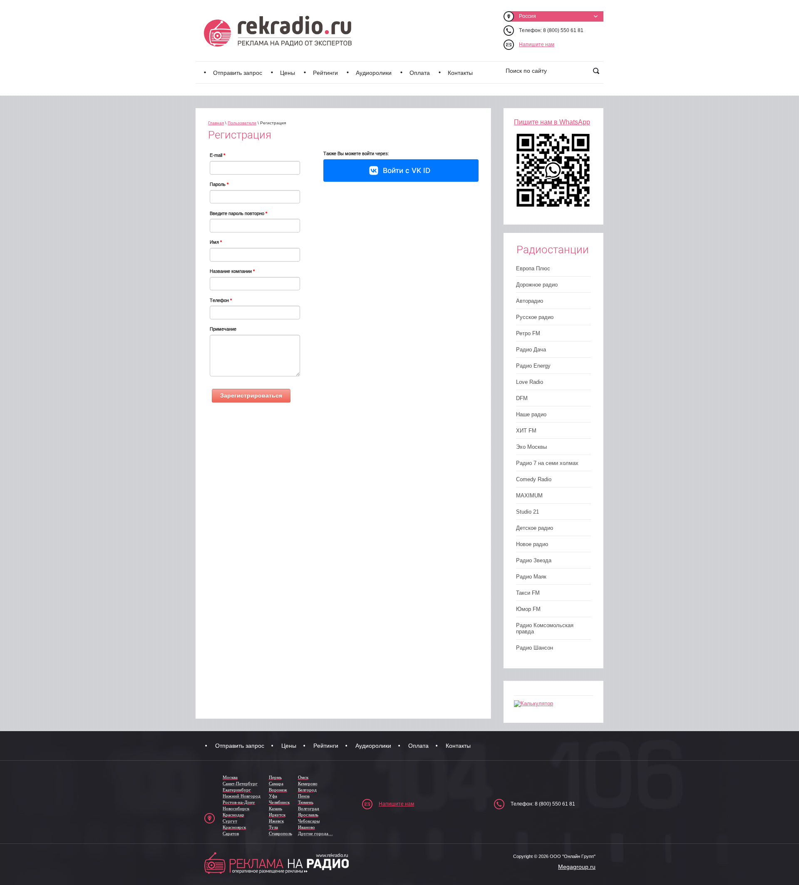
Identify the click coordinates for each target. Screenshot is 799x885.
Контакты (460, 72)
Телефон (221, 300)
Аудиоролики (374, 72)
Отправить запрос (237, 72)
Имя (216, 242)
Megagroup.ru (577, 866)
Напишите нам (536, 44)
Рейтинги (325, 72)
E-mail (217, 155)
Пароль (219, 184)
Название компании (232, 271)
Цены (287, 72)
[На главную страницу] (278, 31)
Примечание (223, 328)
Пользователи (242, 123)
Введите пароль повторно (238, 213)
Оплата (419, 72)
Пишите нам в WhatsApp (552, 122)
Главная (216, 123)
